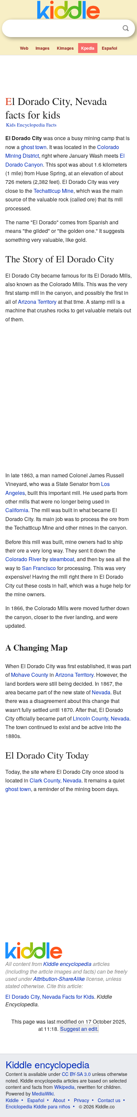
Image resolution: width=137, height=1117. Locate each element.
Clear (112, 28)
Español (109, 48)
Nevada (101, 692)
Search (126, 28)
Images (43, 48)
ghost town (34, 147)
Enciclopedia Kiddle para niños (38, 1106)
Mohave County (29, 674)
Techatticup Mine (53, 190)
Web (24, 48)
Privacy (81, 1100)
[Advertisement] (68, 74)
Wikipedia (64, 1087)
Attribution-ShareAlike (59, 979)
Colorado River (23, 559)
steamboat (62, 559)
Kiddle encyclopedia (67, 964)
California (16, 510)
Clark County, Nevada (55, 780)
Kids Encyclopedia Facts (31, 124)
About (59, 1100)
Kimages (65, 48)
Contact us (109, 1100)
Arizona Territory (37, 301)
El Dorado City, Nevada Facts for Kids (49, 996)
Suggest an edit (78, 1028)
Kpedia (87, 48)
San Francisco (39, 568)
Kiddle (12, 1100)
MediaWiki (43, 1093)
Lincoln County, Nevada (101, 718)
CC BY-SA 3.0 (76, 1074)
